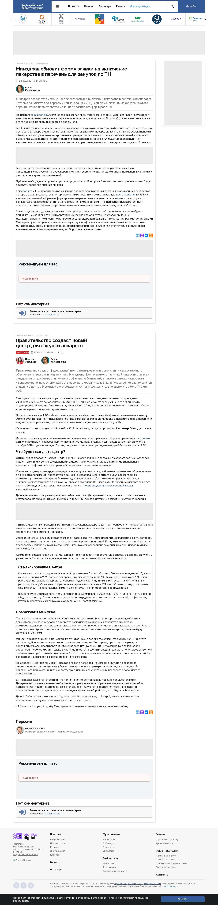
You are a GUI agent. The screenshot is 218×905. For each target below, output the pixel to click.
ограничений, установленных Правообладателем (137, 883)
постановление (125, 194)
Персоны (24, 721)
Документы (109, 867)
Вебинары (108, 843)
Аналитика (108, 863)
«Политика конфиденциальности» (23, 845)
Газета (120, 6)
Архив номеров (164, 843)
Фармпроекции (140, 6)
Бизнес (89, 6)
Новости (73, 6)
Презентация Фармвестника (172, 863)
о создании (143, 438)
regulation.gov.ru (41, 114)
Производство (58, 843)
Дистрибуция (42, 64)
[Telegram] (137, 235)
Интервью (108, 851)
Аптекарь (105, 6)
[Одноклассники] (151, 235)
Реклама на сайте (166, 856)
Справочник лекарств (115, 871)
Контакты (162, 874)
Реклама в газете (165, 859)
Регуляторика (42, 335)
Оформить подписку (167, 840)
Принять (182, 899)
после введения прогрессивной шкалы (108, 485)
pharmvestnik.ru (170, 886)
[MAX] (142, 235)
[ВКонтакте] (146, 235)
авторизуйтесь (53, 314)
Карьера (55, 854)
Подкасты (108, 847)
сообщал (26, 191)
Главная (19, 64)
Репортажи (109, 840)
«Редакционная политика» (25, 854)
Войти (193, 6)
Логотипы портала (166, 867)
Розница (54, 847)
